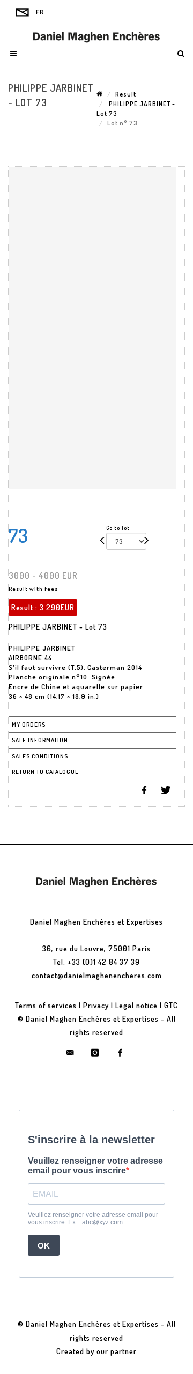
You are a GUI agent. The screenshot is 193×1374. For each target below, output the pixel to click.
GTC (171, 1005)
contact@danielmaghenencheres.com (97, 975)
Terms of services (46, 1005)
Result (125, 94)
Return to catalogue (45, 771)
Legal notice (136, 1005)
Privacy (96, 1005)
